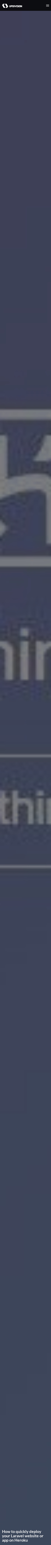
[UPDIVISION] (11, 3)
